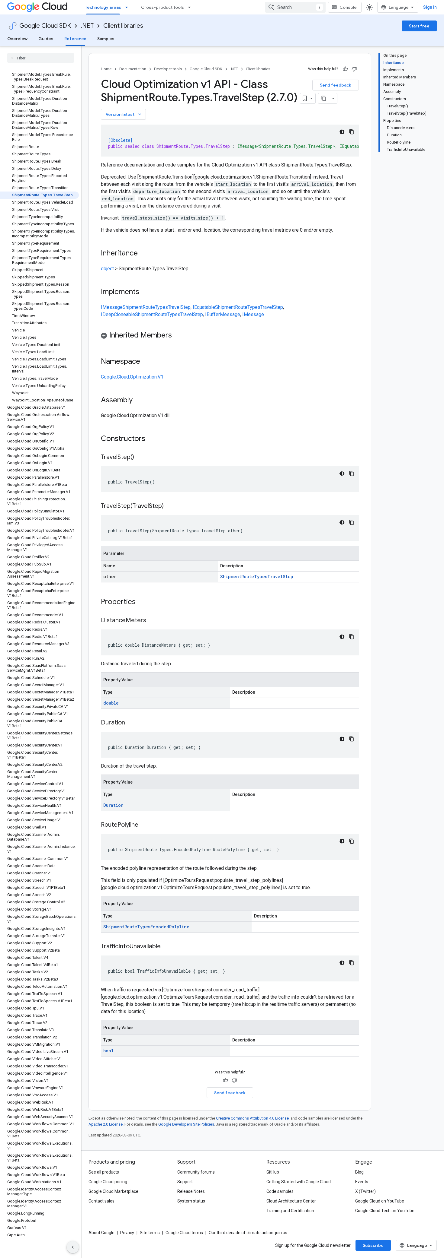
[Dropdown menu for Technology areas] (128, 7)
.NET (87, 26)
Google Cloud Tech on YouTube (384, 1210)
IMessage (112, 307)
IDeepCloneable (118, 314)
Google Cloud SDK (45, 26)
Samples (105, 38)
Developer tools (168, 69)
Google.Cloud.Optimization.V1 (132, 377)
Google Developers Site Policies (186, 1124)
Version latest (124, 114)
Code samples (280, 1191)
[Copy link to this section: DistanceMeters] (152, 620)
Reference (75, 38)
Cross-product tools (162, 7)
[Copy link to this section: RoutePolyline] (144, 825)
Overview (17, 38)
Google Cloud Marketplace (113, 1191)
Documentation (132, 69)
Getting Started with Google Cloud (298, 1181)
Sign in (430, 7)
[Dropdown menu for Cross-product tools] (191, 7)
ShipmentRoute (139, 307)
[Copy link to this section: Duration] (131, 723)
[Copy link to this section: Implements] (145, 292)
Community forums (196, 1172)
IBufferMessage (222, 314)
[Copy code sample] (351, 132)
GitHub (272, 1172)
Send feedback (335, 85)
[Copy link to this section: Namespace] (146, 362)
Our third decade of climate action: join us (248, 1232)
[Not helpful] (354, 69)
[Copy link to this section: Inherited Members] (178, 335)
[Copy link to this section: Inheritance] (144, 253)
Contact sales (101, 1201)
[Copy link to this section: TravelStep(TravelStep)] (170, 506)
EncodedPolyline (169, 927)
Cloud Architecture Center (291, 1201)
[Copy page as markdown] (323, 98)
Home (106, 69)
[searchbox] (40, 58)
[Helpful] (345, 69)
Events (361, 1181)
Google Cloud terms (184, 1232)
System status (191, 1201)
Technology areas (103, 7)
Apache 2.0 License (105, 1124)
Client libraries (123, 26)
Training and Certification (290, 1210)
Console (348, 7)
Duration (113, 805)
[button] (230, 336)
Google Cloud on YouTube (379, 1201)
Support (185, 1181)
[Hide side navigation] (73, 1247)
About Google (101, 1232)
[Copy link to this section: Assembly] (139, 400)
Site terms (150, 1232)
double (111, 703)
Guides (45, 38)
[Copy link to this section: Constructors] (153, 439)
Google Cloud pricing (107, 1181)
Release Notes (191, 1191)
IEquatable (204, 307)
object (107, 268)
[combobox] (295, 7)
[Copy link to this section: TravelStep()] (140, 457)
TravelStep (179, 307)
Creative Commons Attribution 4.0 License (252, 1118)
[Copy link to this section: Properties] (143, 602)
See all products (103, 1172)
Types (161, 307)
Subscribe (373, 1245)
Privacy (127, 1232)
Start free (419, 26)
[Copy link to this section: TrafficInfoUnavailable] (167, 946)
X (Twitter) (365, 1191)
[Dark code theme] (342, 132)
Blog (359, 1172)
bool (108, 1051)
